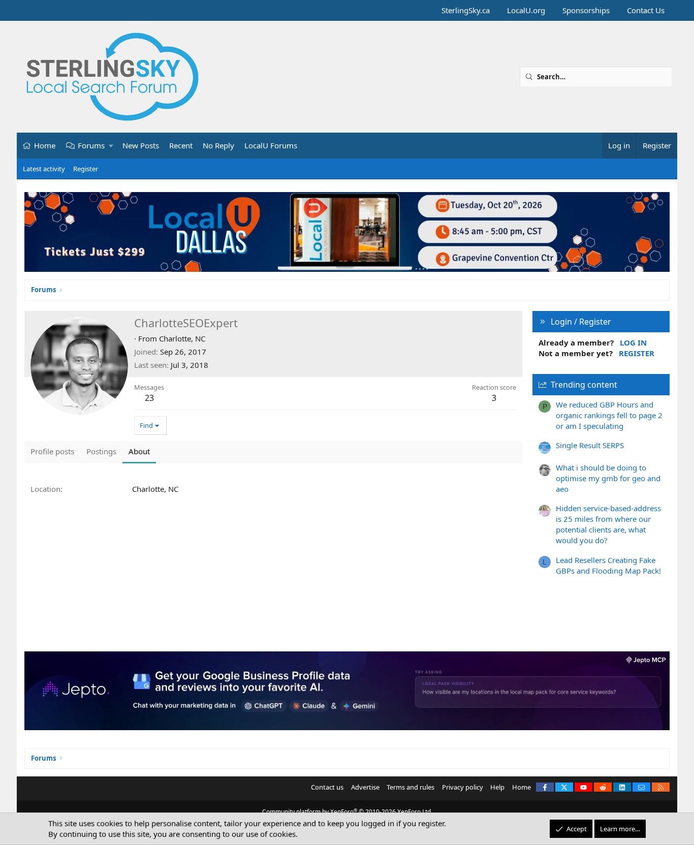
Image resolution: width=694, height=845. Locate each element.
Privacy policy (462, 787)
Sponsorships (586, 10)
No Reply (218, 145)
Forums (91, 145)
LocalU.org (526, 10)
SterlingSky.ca (465, 10)
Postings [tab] (101, 451)
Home (44, 145)
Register (85, 168)
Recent (181, 145)
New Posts (140, 145)
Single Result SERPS (590, 445)
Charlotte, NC (182, 338)
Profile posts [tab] (52, 451)
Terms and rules (410, 787)
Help (497, 787)
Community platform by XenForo (347, 811)
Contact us (327, 787)
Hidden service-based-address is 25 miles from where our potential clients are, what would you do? (608, 524)
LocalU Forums (270, 145)
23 (149, 397)
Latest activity (44, 168)
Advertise (365, 787)
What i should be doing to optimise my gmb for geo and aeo (608, 478)
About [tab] (139, 451)
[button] (111, 146)
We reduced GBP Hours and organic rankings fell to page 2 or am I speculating (609, 415)
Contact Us (646, 10)
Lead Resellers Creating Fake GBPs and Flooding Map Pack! (608, 565)
